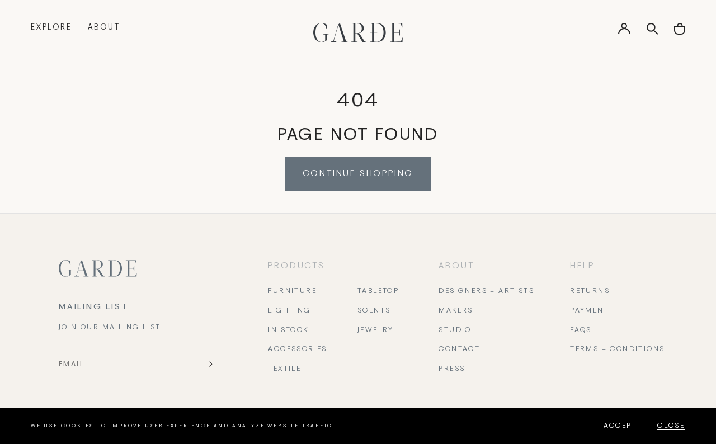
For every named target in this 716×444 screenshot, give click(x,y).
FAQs (581, 330)
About (104, 27)
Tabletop (378, 291)
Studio (455, 330)
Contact (459, 349)
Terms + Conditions (617, 349)
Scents (373, 311)
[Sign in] (624, 32)
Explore (51, 27)
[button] (679, 32)
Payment (589, 311)
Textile (284, 369)
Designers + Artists (486, 291)
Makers (456, 311)
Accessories (297, 349)
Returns (590, 291)
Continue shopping (358, 174)
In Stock (288, 330)
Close (671, 426)
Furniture (292, 291)
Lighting (289, 311)
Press (452, 369)
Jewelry (375, 330)
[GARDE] (358, 32)
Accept (620, 426)
